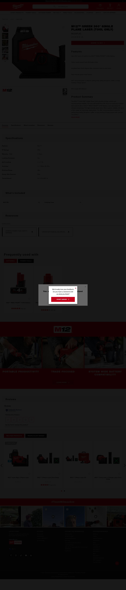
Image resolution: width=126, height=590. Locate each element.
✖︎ (75, 288)
